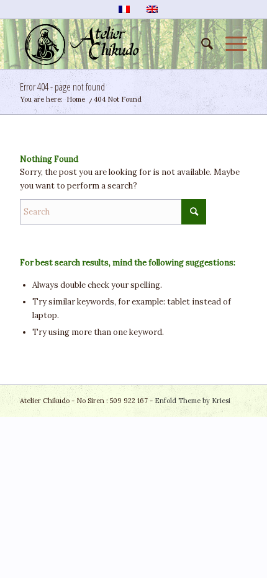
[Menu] (230, 44)
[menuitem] (201, 44)
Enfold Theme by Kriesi (192, 400)
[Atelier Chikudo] (110, 44)
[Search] (201, 44)
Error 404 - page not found (62, 87)
